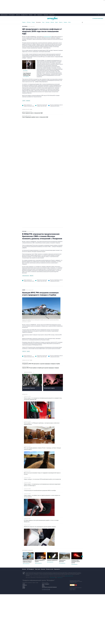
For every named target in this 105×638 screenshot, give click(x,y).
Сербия (28, 351)
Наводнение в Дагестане (62, 561)
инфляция (28, 100)
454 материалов (50, 562)
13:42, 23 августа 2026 (30, 125)
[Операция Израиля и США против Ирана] (28, 559)
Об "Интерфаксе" (12, 14)
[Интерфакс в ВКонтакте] (46, 589)
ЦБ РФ (24, 100)
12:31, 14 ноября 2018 (31, 26)
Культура (47, 22)
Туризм (35, 14)
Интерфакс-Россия (24, 14)
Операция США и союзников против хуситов (75, 561)
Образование (46, 14)
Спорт (43, 22)
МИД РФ (31, 275)
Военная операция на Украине (39, 561)
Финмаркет (31, 14)
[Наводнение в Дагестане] (64, 559)
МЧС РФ (24, 351)
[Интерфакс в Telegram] (44, 589)
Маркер (24, 587)
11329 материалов (38, 563)
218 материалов (74, 564)
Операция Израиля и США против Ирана (27, 561)
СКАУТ (24, 586)
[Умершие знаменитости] (52, 559)
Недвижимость (40, 14)
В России (29, 22)
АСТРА (24, 588)
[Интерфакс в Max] (49, 589)
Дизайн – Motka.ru (72, 589)
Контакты (24, 569)
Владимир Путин (26, 176)
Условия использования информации (75, 587)
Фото (69, 22)
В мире (33, 22)
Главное (24, 22)
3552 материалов (26, 563)
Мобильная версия (4, 14)
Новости (60, 22)
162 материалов (62, 563)
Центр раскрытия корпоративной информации (49, 587)
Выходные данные (73, 588)
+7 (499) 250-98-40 (52, 577)
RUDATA (43, 586)
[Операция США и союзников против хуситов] (76, 559)
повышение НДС (47, 36)
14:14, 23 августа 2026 (30, 231)
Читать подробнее (27, 75)
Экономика (38, 22)
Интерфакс (52, 18)
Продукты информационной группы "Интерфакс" (39, 580)
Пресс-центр (37, 569)
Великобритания (26, 275)
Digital (56, 22)
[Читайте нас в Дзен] (42, 589)
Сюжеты (65, 22)
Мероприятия (51, 14)
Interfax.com (18, 14)
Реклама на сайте (49, 569)
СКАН (43, 585)
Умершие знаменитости (52, 560)
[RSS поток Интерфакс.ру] (47, 589)
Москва (52, 22)
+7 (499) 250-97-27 (60, 577)
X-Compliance (25, 585)
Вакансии (43, 569)
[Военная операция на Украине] (40, 559)
